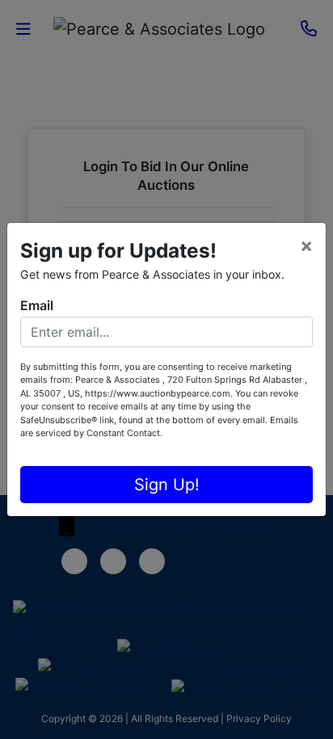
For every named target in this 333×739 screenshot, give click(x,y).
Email (36, 305)
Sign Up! (167, 484)
